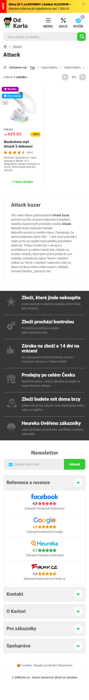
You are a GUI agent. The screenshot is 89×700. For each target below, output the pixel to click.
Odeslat (74, 464)
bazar (36, 677)
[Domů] (5, 46)
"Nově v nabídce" (58, 258)
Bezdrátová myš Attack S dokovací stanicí (18, 146)
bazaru (52, 267)
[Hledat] (81, 36)
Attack (17, 46)
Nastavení (65, 665)
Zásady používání (45, 665)
